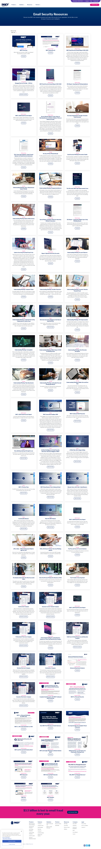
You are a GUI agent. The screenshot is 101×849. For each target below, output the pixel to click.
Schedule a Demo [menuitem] (95, 4)
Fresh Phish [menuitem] (66, 825)
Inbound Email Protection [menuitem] (31, 827)
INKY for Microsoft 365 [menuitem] (50, 824)
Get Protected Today (72, 812)
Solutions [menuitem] (49, 822)
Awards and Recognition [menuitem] (75, 828)
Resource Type (13, 30)
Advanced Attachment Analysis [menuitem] (32, 838)
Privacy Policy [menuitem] (83, 823)
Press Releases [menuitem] (75, 832)
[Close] (21, 831)
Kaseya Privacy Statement (7, 838)
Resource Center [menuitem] (67, 827)
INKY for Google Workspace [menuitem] (49, 827)
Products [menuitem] (31, 822)
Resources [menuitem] (66, 822)
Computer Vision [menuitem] (40, 825)
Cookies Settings (12, 844)
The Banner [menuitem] (40, 823)
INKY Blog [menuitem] (65, 823)
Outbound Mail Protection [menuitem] (31, 833)
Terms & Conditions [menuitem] (84, 825)
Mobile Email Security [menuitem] (40, 835)
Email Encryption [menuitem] (32, 835)
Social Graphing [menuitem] (40, 827)
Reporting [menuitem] (39, 829)
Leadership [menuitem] (74, 825)
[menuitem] (13, 4)
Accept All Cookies (11, 841)
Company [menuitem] (75, 822)
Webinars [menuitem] (65, 829)
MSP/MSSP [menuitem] (57, 825)
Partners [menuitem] (57, 822)
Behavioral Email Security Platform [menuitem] (32, 824)
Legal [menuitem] (82, 822)
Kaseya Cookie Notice (6, 837)
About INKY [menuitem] (75, 823)
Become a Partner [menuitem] (58, 823)
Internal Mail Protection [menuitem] (31, 830)
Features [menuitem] (40, 822)
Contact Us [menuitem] (83, 827)
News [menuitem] (74, 830)
